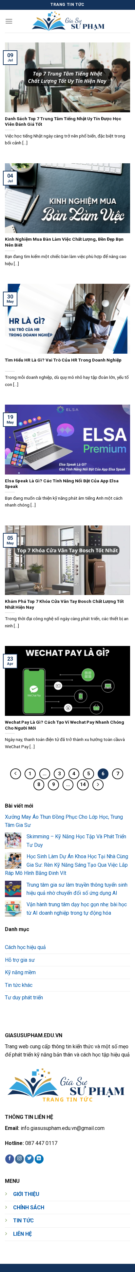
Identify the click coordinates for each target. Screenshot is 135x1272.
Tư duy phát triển (24, 998)
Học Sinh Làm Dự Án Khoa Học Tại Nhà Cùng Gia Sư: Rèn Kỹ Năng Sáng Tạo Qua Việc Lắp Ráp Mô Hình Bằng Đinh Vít (66, 864)
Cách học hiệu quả (25, 947)
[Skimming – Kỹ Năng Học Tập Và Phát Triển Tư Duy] (13, 840)
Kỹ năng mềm (20, 972)
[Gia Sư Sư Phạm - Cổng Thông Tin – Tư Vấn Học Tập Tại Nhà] (70, 21)
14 (83, 784)
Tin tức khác (18, 985)
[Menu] (9, 21)
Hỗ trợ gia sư (20, 960)
